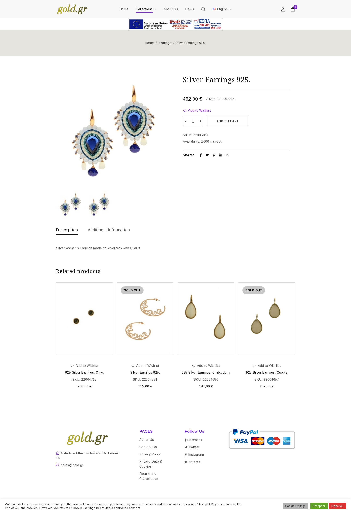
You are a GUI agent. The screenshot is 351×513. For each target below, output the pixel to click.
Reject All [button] (337, 506)
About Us (146, 439)
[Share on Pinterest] (214, 155)
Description (67, 230)
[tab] (67, 231)
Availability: (191, 141)
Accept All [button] (319, 506)
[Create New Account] (283, 10)
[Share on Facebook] (201, 155)
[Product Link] (84, 318)
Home (149, 43)
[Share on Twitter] (207, 155)
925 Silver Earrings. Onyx (84, 372)
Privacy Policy (150, 454)
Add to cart (228, 121)
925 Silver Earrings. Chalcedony (206, 372)
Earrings (165, 43)
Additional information (109, 230)
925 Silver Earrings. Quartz (266, 372)
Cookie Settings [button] (295, 506)
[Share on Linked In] (220, 155)
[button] (197, 110)
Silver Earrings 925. (145, 372)
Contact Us (148, 447)
